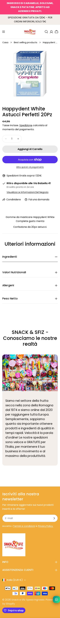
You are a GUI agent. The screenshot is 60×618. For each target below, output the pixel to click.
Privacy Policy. (45, 526)
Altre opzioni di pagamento (30, 167)
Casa (5, 42)
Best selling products (25, 42)
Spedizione (25, 125)
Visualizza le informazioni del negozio (27, 192)
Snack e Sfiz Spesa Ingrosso (27, 599)
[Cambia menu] (3, 32)
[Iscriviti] (54, 518)
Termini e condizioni (24, 526)
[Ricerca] (46, 32)
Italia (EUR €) (15, 580)
